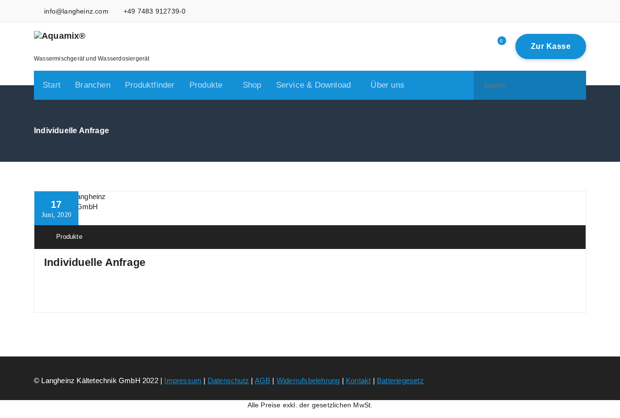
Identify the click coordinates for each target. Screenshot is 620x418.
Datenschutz (228, 380)
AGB (263, 380)
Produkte (206, 85)
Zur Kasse (551, 46)
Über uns (387, 85)
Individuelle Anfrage (94, 262)
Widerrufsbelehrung (308, 380)
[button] (574, 85)
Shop (252, 85)
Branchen (92, 85)
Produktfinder (150, 85)
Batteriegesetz (400, 380)
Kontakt (358, 380)
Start (52, 85)
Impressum (183, 380)
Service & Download (313, 85)
